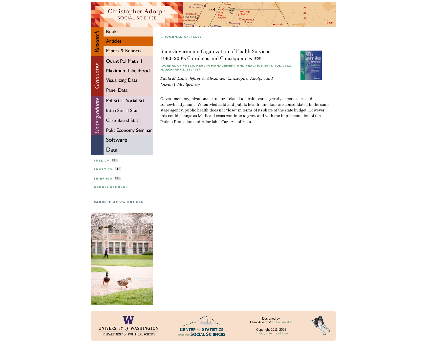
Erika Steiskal (282, 322)
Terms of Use (278, 333)
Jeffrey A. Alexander (207, 79)
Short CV (103, 169)
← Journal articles (181, 36)
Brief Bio (103, 178)
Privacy (260, 333)
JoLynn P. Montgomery (180, 85)
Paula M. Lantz (174, 79)
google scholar (111, 187)
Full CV (101, 160)
